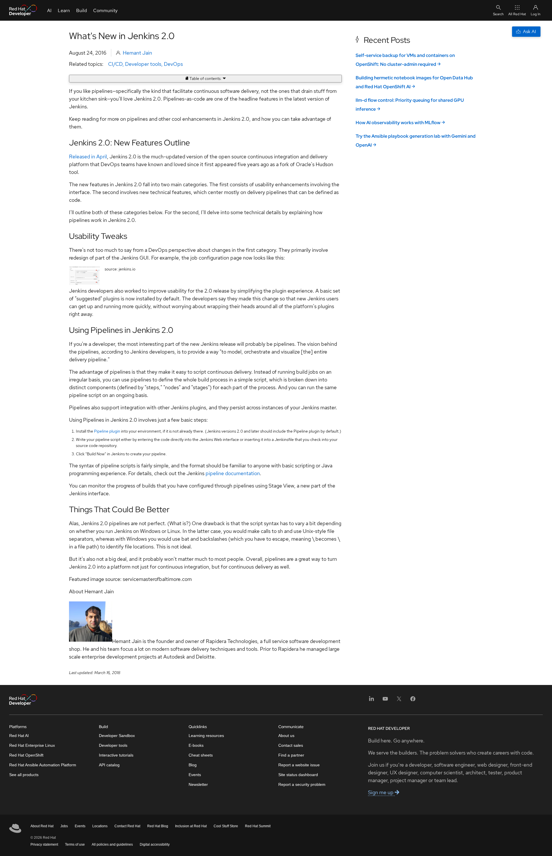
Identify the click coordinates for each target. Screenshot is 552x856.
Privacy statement (44, 844)
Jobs (64, 826)
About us (286, 735)
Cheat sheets (201, 755)
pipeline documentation (233, 473)
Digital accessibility (155, 844)
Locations (100, 826)
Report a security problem (301, 784)
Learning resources (206, 735)
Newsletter (198, 784)
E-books (196, 745)
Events (195, 774)
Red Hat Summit (258, 826)
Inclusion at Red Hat (191, 826)
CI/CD (115, 64)
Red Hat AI (19, 735)
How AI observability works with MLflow (398, 123)
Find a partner (291, 755)
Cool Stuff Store (226, 826)
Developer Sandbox (117, 735)
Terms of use (75, 844)
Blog (193, 765)
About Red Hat (41, 826)
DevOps (173, 64)
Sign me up (381, 792)
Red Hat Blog (157, 826)
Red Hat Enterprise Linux (32, 745)
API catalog (109, 765)
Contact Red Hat (127, 826)
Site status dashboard (298, 774)
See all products (24, 774)
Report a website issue (299, 765)
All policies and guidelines (112, 844)
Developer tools (143, 64)
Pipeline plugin (107, 431)
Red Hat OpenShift (26, 755)
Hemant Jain (137, 52)
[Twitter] (399, 701)
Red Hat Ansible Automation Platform (42, 765)
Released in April (88, 156)
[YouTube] (385, 701)
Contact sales (290, 745)
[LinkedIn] (371, 701)
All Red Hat (517, 14)
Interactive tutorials (116, 755)
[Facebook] (412, 701)
